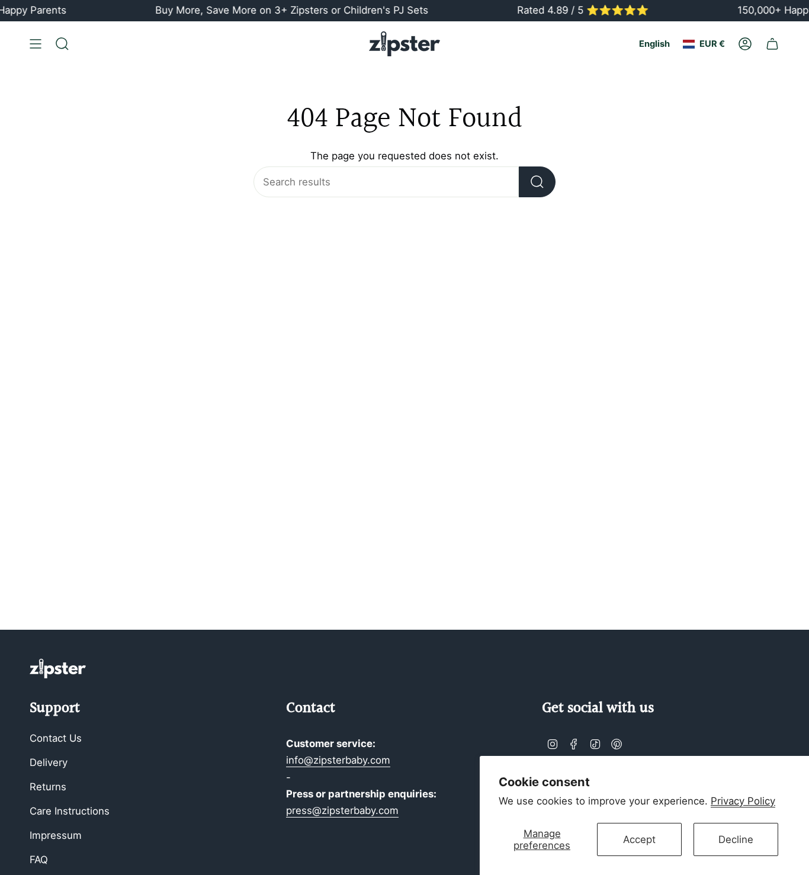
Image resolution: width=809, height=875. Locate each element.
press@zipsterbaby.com (342, 810)
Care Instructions (70, 811)
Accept (639, 839)
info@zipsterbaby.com (338, 760)
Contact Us (56, 738)
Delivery (49, 762)
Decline (735, 839)
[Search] (537, 181)
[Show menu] (35, 43)
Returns (48, 787)
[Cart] (772, 43)
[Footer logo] (58, 668)
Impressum (56, 835)
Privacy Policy (743, 801)
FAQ (39, 860)
